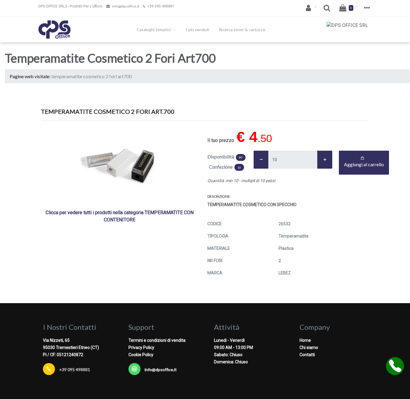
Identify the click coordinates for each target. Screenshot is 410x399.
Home (305, 340)
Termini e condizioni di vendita (156, 340)
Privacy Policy (141, 347)
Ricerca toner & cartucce (242, 29)
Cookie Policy (140, 354)
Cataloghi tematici (154, 29)
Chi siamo (309, 347)
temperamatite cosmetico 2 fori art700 (91, 76)
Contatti (307, 354)
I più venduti (197, 29)
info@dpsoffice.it (125, 6)
